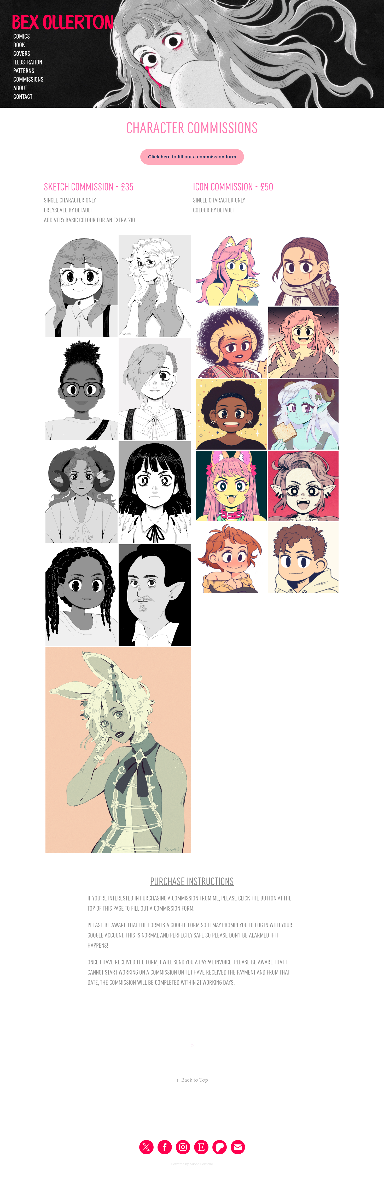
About (20, 87)
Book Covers (21, 48)
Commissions (28, 78)
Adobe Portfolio (201, 1164)
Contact (22, 96)
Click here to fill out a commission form (192, 156)
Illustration (27, 61)
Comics (21, 35)
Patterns (23, 70)
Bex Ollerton (62, 21)
